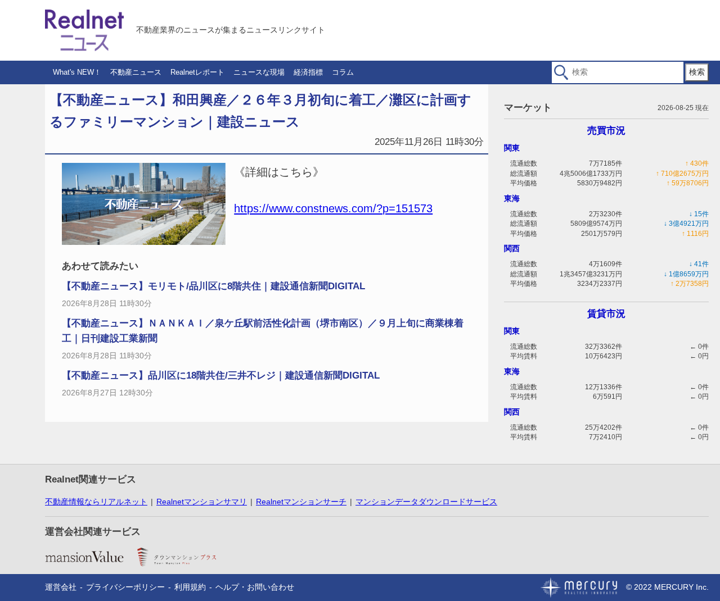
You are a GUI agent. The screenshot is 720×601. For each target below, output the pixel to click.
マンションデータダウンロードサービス (426, 501)
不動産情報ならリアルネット (96, 501)
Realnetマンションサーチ (301, 501)
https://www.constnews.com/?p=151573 (333, 208)
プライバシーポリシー (125, 586)
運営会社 (60, 586)
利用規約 (190, 586)
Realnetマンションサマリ (201, 501)
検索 (697, 71)
